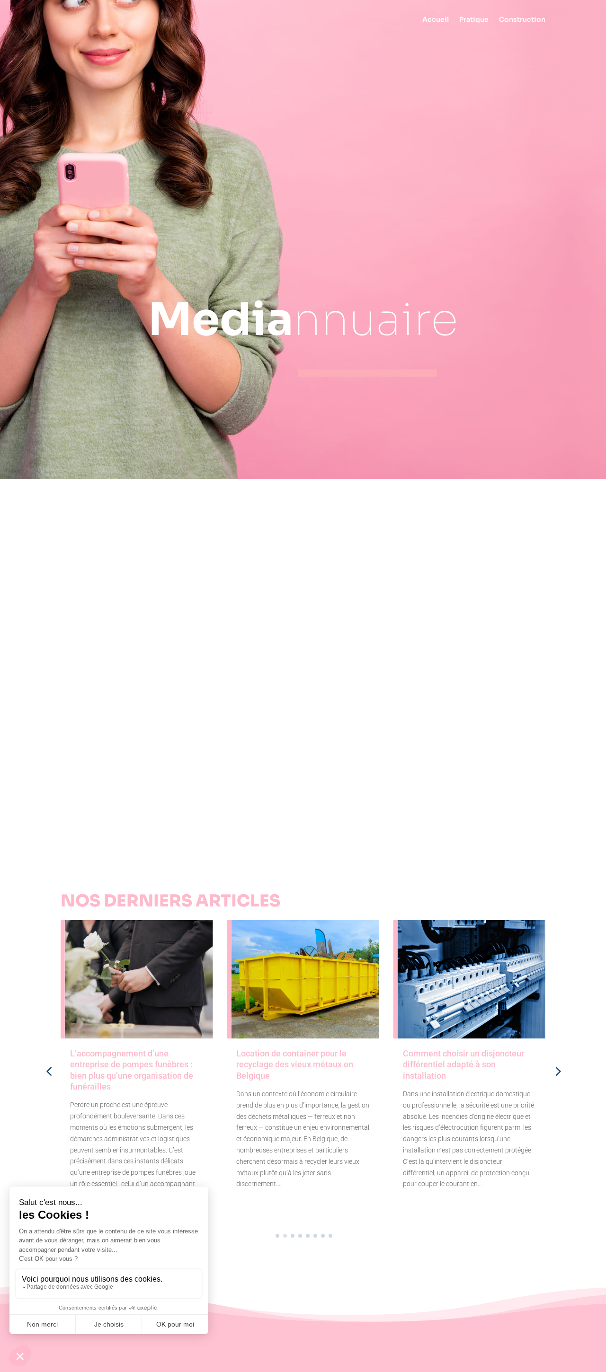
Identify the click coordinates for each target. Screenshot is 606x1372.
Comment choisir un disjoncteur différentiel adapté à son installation (463, 1064)
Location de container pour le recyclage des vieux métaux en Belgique (294, 1064)
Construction (522, 20)
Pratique (474, 20)
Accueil (435, 20)
